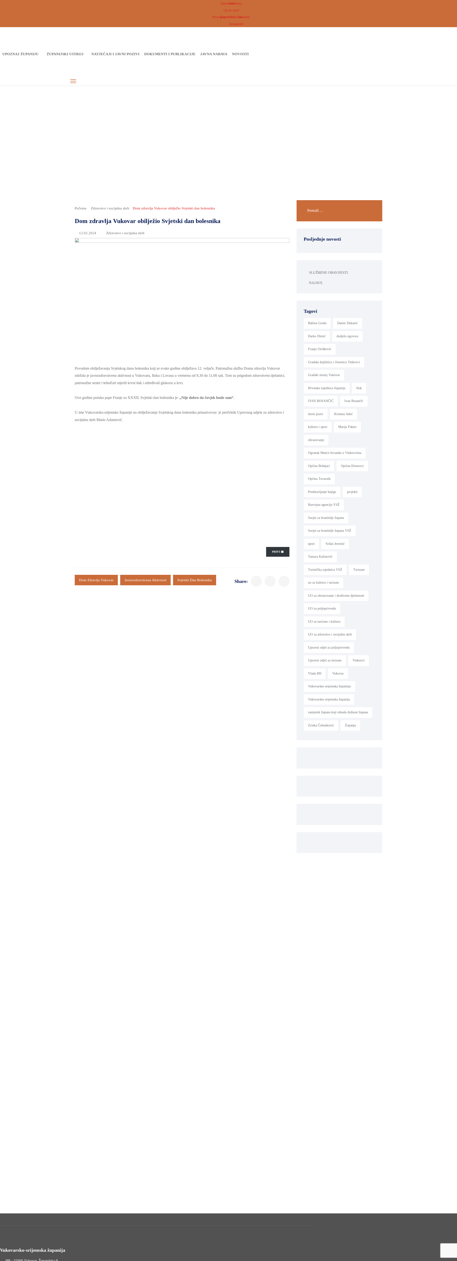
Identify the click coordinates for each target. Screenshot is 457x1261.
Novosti (240, 54)
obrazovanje (316, 440)
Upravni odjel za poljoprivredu (329, 647)
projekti (352, 492)
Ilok (359, 388)
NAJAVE (316, 283)
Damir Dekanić (347, 323)
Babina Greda (317, 323)
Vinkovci (359, 660)
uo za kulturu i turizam (323, 582)
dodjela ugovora (347, 336)
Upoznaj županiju (20, 54)
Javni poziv (315, 414)
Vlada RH (314, 673)
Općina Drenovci (352, 466)
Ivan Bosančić (353, 401)
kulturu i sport (317, 427)
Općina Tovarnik (319, 479)
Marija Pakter (347, 427)
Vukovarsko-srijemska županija (329, 699)
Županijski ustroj (65, 54)
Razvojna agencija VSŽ (324, 504)
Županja (350, 725)
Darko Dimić (317, 336)
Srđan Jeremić (335, 544)
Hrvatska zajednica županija (326, 388)
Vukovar (338, 673)
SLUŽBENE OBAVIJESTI (328, 272)
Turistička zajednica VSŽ (325, 569)
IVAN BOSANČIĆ (320, 401)
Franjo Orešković (319, 349)
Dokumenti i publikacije (169, 54)
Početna (80, 208)
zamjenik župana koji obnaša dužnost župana (338, 712)
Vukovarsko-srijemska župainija (329, 686)
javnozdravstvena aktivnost (145, 580)
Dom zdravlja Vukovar (96, 580)
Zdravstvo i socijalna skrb (110, 208)
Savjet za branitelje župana (326, 518)
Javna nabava (213, 54)
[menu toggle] (73, 81)
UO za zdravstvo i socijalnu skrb (330, 634)
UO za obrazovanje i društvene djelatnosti (336, 595)
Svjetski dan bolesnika (194, 580)
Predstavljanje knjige (322, 492)
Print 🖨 (277, 551)
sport (311, 544)
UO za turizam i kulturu (324, 621)
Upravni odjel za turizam (325, 660)
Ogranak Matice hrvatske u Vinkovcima (334, 453)
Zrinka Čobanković (321, 725)
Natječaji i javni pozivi (115, 54)
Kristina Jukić (343, 414)
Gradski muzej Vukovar (324, 375)
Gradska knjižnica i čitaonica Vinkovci (334, 362)
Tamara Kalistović (320, 556)
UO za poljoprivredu (322, 608)
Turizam (359, 569)
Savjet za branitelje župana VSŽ (329, 530)
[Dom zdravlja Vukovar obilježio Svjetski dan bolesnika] (256, 581)
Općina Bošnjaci (319, 466)
